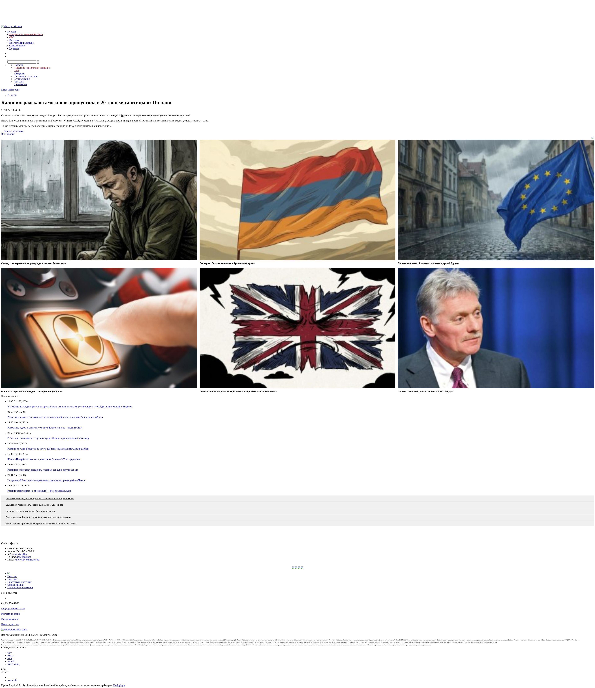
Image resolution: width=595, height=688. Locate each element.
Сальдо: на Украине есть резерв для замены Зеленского (34, 505)
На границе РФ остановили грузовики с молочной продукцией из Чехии (46, 480)
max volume (13, 664)
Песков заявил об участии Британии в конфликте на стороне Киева (40, 498)
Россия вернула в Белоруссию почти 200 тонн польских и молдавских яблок (47, 448)
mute (9, 658)
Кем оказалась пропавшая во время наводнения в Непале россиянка (41, 523)
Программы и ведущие (21, 42)
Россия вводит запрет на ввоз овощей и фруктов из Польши (39, 490)
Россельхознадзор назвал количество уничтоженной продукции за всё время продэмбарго (55, 417)
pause (10, 655)
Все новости (7, 134)
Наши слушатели (10, 624)
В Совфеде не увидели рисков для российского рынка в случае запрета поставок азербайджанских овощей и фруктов (69, 406)
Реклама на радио (10, 613)
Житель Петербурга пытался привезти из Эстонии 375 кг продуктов (43, 459)
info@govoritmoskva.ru (27, 559)
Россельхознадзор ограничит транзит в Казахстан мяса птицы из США (44, 427)
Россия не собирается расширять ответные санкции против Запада (42, 469)
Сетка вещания (17, 45)
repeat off (12, 680)
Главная (5, 89)
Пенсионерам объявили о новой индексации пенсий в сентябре (38, 517)
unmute (11, 661)
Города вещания (9, 619)
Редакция (14, 48)
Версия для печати (13, 131)
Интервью (14, 40)
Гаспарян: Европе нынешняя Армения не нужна (30, 511)
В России (12, 95)
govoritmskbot (20, 554)
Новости (12, 31)
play (9, 652)
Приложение (20, 84)
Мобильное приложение (20, 587)
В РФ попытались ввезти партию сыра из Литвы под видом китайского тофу (48, 438)
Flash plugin (119, 685)
